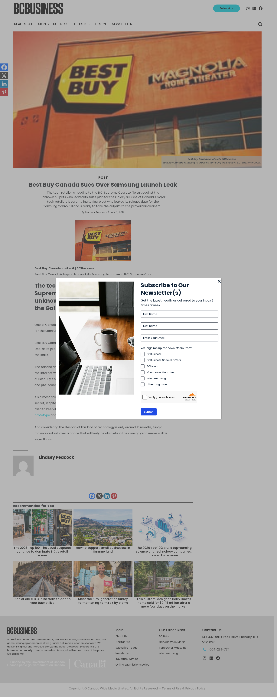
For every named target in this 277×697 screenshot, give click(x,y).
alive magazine (157, 384)
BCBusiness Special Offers (164, 360)
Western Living (156, 378)
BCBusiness (154, 354)
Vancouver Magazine (160, 372)
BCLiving (152, 366)
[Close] (219, 281)
